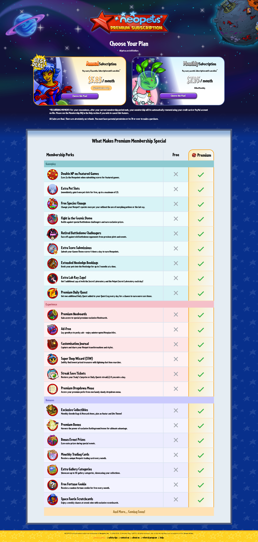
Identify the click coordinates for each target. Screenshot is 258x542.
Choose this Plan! (79, 95)
